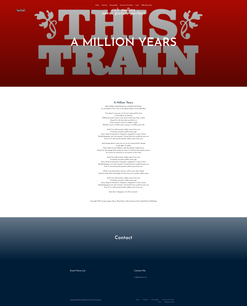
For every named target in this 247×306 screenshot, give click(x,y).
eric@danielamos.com (140, 277)
